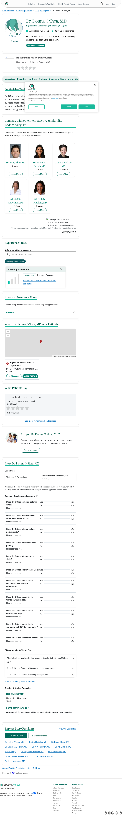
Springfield (44, 10)
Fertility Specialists (24, 10)
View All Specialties (67, 728)
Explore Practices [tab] (39, 735)
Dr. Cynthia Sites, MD (37, 742)
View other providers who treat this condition (39, 282)
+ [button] (8, 331)
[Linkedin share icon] (113, 813)
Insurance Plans (57, 79)
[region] (61, 97)
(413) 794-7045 (31, 376)
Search (102, 3)
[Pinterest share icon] (120, 813)
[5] (34, 67)
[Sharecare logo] (25, 785)
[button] (36, 496)
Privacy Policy (55, 98)
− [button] (8, 335)
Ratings (43, 79)
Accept (86, 106)
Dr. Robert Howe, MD (60, 742)
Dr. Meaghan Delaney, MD (16, 746)
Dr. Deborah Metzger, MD (43, 756)
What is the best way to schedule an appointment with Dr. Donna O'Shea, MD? (37, 660)
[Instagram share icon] (109, 813)
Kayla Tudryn (10, 751)
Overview (10, 79)
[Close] (94, 84)
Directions (15, 376)
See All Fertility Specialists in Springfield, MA (21, 768)
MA (36, 10)
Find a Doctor (8, 10)
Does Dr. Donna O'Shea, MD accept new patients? (28, 674)
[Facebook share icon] (105, 813)
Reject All (69, 106)
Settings (36, 106)
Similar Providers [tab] (16, 735)
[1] (18, 67)
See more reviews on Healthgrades (40, 420)
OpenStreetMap (63, 356)
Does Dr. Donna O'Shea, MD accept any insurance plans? (31, 668)
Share (15, 42)
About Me (73, 79)
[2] (22, 67)
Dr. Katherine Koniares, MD (16, 756)
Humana (10, 312)
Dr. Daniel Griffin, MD (57, 751)
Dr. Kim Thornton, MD (41, 746)
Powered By (6, 773)
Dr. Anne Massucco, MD (15, 761)
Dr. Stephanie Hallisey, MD (32, 751)
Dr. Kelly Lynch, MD (63, 746)
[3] (26, 67)
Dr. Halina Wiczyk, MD (14, 742)
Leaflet (55, 356)
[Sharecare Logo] (6, 3)
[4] (30, 67)
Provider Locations (27, 79)
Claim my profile (30, 450)
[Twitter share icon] (116, 813)
